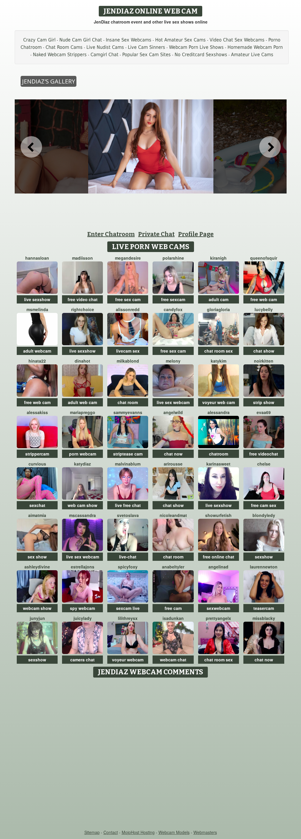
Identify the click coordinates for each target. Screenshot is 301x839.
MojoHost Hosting (138, 832)
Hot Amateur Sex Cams (180, 40)
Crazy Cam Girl (39, 40)
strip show (263, 402)
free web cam (263, 299)
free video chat (83, 299)
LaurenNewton (263, 567)
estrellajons (82, 567)
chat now (173, 454)
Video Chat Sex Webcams (237, 40)
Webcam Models (174, 832)
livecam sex (128, 351)
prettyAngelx (218, 618)
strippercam (37, 454)
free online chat (218, 557)
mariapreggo (82, 412)
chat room (128, 402)
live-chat (127, 557)
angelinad (218, 567)
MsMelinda (37, 309)
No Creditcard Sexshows (201, 54)
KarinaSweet (218, 464)
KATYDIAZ (82, 464)
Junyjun (37, 618)
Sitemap (92, 832)
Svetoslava (128, 515)
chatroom (218, 454)
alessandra (219, 412)
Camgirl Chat (104, 54)
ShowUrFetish (218, 515)
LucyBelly (264, 309)
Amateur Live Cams (252, 54)
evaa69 (264, 412)
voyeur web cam (218, 402)
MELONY (173, 361)
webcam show (37, 608)
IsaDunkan (173, 618)
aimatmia (37, 515)
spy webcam (82, 608)
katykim (218, 361)
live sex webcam (173, 402)
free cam (173, 608)
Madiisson (82, 258)
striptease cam (128, 454)
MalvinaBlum (128, 464)
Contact (110, 832)
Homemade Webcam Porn (255, 47)
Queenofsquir (263, 258)
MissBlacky (263, 618)
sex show (37, 557)
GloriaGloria (218, 309)
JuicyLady (82, 618)
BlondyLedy (263, 515)
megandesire (128, 258)
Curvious (37, 464)
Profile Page (196, 234)
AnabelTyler (173, 567)
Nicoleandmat (173, 515)
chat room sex (218, 351)
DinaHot (82, 361)
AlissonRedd (128, 309)
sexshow (264, 557)
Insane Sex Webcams (128, 40)
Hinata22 (37, 361)
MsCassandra (82, 515)
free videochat (263, 454)
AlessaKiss (37, 412)
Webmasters (205, 832)
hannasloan (37, 258)
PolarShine (173, 258)
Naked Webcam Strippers (60, 54)
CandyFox (173, 309)
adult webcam (37, 351)
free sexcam (173, 299)
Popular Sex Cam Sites (146, 54)
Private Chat (156, 234)
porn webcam (82, 454)
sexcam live (128, 608)
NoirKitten (263, 361)
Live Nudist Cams (105, 47)
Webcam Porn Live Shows (196, 47)
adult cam (218, 299)
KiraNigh (218, 258)
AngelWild (173, 412)
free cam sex (263, 505)
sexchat (37, 505)
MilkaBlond (128, 361)
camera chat (82, 660)
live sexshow (37, 299)
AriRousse (173, 464)
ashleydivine (37, 567)
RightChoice (82, 309)
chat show (263, 351)
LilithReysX (128, 618)
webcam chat (173, 660)
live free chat (128, 505)
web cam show (82, 505)
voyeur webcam (127, 660)
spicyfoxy (128, 567)
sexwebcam (218, 608)
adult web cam (82, 402)
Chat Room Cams (64, 47)
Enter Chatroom (111, 234)
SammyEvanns (127, 412)
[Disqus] (151, 754)
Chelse (263, 464)
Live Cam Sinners (146, 47)
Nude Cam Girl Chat (80, 40)
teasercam (263, 608)
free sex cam (128, 299)
